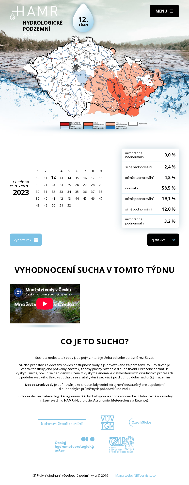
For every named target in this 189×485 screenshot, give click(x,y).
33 (61, 191)
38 (100, 191)
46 (92, 198)
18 (100, 178)
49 (45, 205)
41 (53, 198)
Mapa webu (124, 475)
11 (45, 178)
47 (100, 198)
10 (37, 178)
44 (77, 198)
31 (45, 191)
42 (61, 198)
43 (69, 198)
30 (37, 191)
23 (53, 184)
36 (85, 191)
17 (92, 178)
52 (69, 205)
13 (61, 178)
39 (37, 198)
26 (77, 184)
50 (53, 205)
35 (77, 191)
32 (53, 191)
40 (45, 198)
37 (92, 191)
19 (37, 184)
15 (77, 178)
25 (69, 184)
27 (85, 184)
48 (37, 205)
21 (45, 184)
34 (69, 191)
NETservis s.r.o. (145, 475)
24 (61, 184)
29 (100, 184)
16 (85, 178)
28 (92, 184)
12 (53, 177)
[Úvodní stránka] (34, 13)
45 (85, 198)
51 (61, 205)
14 (69, 178)
